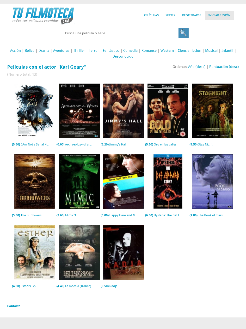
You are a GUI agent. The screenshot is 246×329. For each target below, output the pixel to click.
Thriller (79, 50)
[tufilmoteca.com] (43, 23)
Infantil (227, 50)
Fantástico (111, 50)
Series (170, 15)
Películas (151, 15)
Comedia (130, 50)
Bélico (30, 50)
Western (167, 50)
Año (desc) (196, 67)
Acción (15, 50)
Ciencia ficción (189, 50)
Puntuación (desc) (224, 67)
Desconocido (123, 56)
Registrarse (191, 15)
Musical (211, 50)
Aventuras (61, 50)
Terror (94, 50)
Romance (149, 50)
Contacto (13, 306)
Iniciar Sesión (219, 15)
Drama (43, 50)
